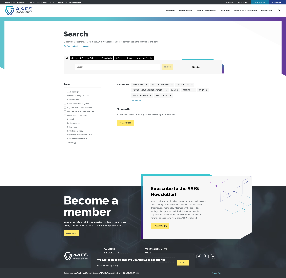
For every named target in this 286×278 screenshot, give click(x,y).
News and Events (144, 58)
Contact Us (260, 2)
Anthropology (73, 92)
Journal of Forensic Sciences (15, 2)
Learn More (71, 233)
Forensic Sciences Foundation (69, 2)
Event (201, 90)
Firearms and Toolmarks (77, 115)
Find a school (72, 46)
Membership (185, 10)
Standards (107, 58)
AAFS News (109, 249)
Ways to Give (243, 2)
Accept (183, 262)
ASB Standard (162, 95)
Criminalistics (73, 100)
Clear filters (136, 101)
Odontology (72, 127)
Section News (183, 85)
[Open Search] (279, 10)
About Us (170, 10)
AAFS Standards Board (38, 2)
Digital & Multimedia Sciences (79, 107)
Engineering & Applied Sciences (80, 111)
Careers (85, 46)
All (66, 58)
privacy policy (111, 265)
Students (225, 10)
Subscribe (158, 226)
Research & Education (245, 10)
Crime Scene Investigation (78, 104)
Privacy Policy (217, 273)
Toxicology (71, 143)
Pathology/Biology (75, 131)
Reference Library (123, 58)
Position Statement (161, 85)
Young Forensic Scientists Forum (148, 90)
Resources (266, 10)
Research (187, 90)
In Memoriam (138, 85)
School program (140, 95)
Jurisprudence (73, 123)
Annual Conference (206, 10)
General (70, 119)
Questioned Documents (77, 139)
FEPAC (52, 2)
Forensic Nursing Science (78, 96)
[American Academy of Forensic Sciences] (18, 10)
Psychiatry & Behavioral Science (81, 135)
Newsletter (230, 2)
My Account (277, 2)
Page (173, 90)
